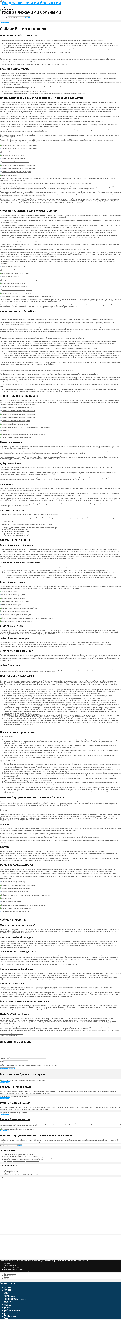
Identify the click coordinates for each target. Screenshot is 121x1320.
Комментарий (5, 1058)
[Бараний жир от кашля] (13, 1113)
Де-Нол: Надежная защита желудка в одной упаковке (21, 1156)
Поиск (27, 17)
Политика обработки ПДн (12, 1268)
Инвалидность (8, 1275)
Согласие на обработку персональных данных (18, 1271)
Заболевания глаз (9, 1296)
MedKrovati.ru (4, 1261)
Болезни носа (8, 1289)
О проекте (7, 1263)
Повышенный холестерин (12, 1312)
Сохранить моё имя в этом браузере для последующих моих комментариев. (29, 1065)
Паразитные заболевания (12, 1310)
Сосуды (6, 1315)
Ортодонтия (7, 1309)
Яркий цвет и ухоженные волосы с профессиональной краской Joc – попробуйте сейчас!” (31, 1158)
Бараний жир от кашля (15, 1119)
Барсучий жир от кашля (15, 1086)
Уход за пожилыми (10, 8)
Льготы (6, 1278)
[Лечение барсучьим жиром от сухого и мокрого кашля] (17, 1129)
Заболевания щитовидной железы (15, 1299)
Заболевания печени (10, 1298)
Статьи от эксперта (10, 1265)
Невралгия (7, 1307)
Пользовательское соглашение (13, 1269)
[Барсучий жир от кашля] (23, 1080)
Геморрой (7, 1292)
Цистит (6, 1318)
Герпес (6, 1293)
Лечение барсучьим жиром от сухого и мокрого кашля (36, 1135)
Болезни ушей (8, 1290)
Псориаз (6, 1313)
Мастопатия (7, 1306)
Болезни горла (5, 22)
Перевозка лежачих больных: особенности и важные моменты (23, 1159)
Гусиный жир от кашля (15, 1103)
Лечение (6, 1277)
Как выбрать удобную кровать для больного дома (19, 1155)
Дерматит (7, 1295)
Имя (1, 1061)
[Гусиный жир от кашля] (14, 1096)
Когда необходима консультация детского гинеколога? (21, 1161)
